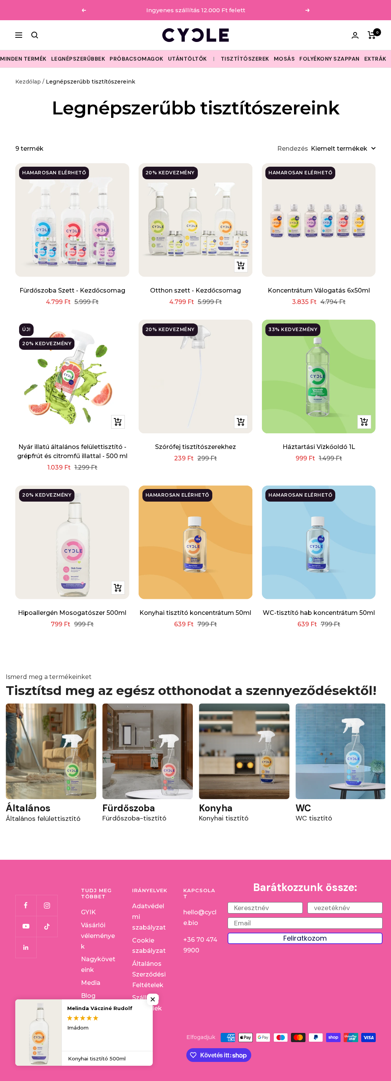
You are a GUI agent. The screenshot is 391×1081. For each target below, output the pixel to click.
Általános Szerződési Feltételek (149, 974)
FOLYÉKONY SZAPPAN (329, 58)
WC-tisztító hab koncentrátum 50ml (319, 612)
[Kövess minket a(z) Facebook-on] (25, 905)
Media (90, 982)
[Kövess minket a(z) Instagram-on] (46, 905)
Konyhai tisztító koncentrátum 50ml (195, 612)
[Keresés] (34, 35)
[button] (152, 999)
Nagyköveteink (98, 964)
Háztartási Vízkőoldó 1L (319, 446)
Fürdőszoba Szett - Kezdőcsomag (72, 290)
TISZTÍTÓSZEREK (245, 58)
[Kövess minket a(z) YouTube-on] (25, 926)
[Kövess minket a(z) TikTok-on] (46, 926)
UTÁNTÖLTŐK (187, 58)
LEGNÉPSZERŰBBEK (78, 58)
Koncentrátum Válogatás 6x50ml (319, 290)
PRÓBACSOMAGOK (136, 58)
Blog (88, 995)
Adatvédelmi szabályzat (149, 916)
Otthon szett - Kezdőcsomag (195, 290)
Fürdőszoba (128, 808)
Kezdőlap (28, 81)
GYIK (88, 912)
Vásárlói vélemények (98, 936)
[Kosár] (372, 35)
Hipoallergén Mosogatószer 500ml (72, 612)
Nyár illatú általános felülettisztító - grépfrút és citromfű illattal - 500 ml (72, 451)
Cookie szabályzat (149, 946)
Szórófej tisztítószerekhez (195, 446)
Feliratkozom (305, 938)
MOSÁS (284, 58)
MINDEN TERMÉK (23, 58)
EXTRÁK (375, 58)
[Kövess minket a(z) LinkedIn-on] (25, 947)
